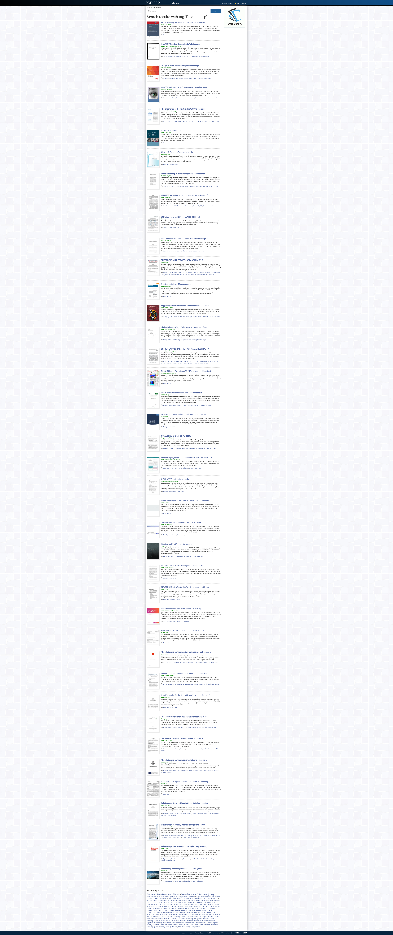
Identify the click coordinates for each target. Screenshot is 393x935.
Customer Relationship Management (190, 919)
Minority (189, 813)
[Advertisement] (234, 59)
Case (194, 272)
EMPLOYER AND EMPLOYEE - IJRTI (181, 217)
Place (200, 316)
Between (190, 272)
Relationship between (194, 405)
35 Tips (180, 66)
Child (175, 206)
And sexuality (185, 621)
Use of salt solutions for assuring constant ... (182, 393)
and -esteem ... (186, 652)
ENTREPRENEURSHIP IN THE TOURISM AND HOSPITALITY (187, 908)
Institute (165, 578)
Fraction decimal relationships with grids (207, 684)
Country (165, 835)
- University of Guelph (185, 327)
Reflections (174, 164)
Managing (179, 468)
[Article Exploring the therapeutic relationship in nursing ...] (153, 30)
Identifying (166, 684)
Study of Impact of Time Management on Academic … (183, 565)
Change (165, 881)
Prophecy (182, 749)
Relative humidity (206, 405)
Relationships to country (174, 837)
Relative (179, 405)
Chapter (165, 206)
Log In (243, 3)
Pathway (180, 859)
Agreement (166, 448)
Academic (181, 186)
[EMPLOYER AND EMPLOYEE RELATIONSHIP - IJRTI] (153, 224)
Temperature (195, 927)
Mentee (178, 599)
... (183, 825)
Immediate (179, 556)
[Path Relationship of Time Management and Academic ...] (153, 181)
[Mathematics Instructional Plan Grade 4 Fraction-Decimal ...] (153, 681)
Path (193, 186)
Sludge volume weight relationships (195, 340)
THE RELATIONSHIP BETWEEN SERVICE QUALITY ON (165, 902)
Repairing (174, 707)
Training (174, 535)
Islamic (188, 749)
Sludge (165, 340)
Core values (190, 98)
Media (169, 662)
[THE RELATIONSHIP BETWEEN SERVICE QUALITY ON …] (153, 267)
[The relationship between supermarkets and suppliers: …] (153, 767)
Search (215, 11)
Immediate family (198, 556)
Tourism (196, 361)
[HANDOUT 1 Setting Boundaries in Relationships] (153, 51)
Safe (172, 859)
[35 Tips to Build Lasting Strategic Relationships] (153, 73)
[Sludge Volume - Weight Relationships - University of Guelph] (153, 334)
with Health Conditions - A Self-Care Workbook (186, 457)
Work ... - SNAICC (185, 306)
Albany (194, 813)
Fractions (184, 684)
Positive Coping (184, 912)
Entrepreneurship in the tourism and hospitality (175, 363)
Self (184, 662)
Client (177, 912)
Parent (155, 900)
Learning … (185, 803)
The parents (188, 206)
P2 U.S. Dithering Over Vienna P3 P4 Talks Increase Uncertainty (186, 371)
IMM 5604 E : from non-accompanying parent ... (185, 630)
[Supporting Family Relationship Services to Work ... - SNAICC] (153, 313)
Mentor (173, 599)
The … (183, 738)
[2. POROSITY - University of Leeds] (153, 486)
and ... (184, 174)
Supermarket (194, 770)
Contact (230, 3)
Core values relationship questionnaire (206, 98)
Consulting (178, 448)
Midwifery (194, 859)
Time (176, 186)
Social (165, 251)
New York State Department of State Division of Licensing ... (185, 781)
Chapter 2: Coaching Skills (177, 152)
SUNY (204, 923)
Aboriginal (191, 835)
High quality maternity (170, 860)
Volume (170, 340)
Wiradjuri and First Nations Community (176, 544)
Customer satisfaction (211, 272)
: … (184, 760)
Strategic (165, 78)
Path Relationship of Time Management (181, 898)
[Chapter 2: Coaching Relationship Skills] (153, 159)
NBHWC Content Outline (171, 130)
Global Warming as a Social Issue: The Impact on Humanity (185, 501)
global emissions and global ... (182, 869)
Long (170, 78)
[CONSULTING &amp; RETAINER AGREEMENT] (153, 443)
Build (181, 78)
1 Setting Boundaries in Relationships (168, 894)
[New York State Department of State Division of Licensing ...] (153, 789)
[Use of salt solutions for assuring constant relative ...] (153, 400)
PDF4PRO (153, 2)
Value (174, 98)
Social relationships (198, 251)
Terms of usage (200, 933)
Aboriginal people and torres (190, 837)
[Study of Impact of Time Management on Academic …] (153, 573)
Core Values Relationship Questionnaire (174, 896)
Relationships (185, 894)
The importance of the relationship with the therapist (203, 121)
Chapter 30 (196, 206)
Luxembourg (186, 770)
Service (184, 900)
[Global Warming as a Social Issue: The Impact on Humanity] (153, 508)
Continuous (180, 227)
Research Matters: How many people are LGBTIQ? (181, 609)
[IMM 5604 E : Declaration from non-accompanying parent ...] (153, 637)
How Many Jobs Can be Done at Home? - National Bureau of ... (186, 695)
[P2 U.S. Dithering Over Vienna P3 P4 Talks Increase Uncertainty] (153, 378)
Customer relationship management (205, 727)
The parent (173, 900)
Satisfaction (178, 272)
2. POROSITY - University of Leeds (175, 479)
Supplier (179, 770)
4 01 (201, 206)
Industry (172, 361)
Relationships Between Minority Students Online (179, 923)
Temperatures (178, 881)
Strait (200, 835)
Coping (191, 468)
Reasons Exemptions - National (181, 522)
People (171, 835)
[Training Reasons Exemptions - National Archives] (153, 529)
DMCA (224, 3)
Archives (164, 914)
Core (177, 98)
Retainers (192, 448)
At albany (173, 815)
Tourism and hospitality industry (198, 363)
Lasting (186, 78)
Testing (165, 56)
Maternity (200, 859)
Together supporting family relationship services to (183, 318)
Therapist (184, 121)
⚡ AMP (237, 3)
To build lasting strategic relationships (200, 78)
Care (175, 859)
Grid (171, 684)
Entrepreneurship (188, 361)
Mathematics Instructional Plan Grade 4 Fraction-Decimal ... (185, 673)
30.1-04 (149, 900)
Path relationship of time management (207, 186)
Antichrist (193, 749)
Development (167, 535)
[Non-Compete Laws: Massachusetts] (153, 291)
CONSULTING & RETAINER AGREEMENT (160, 912)
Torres (197, 835)
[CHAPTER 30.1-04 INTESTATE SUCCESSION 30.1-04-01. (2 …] (153, 202)
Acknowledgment (187, 556)
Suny (198, 813)
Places (207, 906)
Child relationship (163, 900)
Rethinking (185, 468)
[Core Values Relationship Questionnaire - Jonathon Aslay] (153, 94)
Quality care (206, 859)
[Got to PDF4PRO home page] (234, 17)
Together (188, 316)
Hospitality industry (212, 361)
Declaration (166, 643)
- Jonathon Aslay (184, 87)
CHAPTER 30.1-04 (212, 898)
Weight (183, 340)
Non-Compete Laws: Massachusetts (176, 284)
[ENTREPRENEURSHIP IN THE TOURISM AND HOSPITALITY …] (153, 356)
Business (166, 727)
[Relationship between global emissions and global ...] (153, 876)
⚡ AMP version (224, 933)
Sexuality (177, 621)
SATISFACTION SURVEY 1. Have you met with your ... (186, 587)
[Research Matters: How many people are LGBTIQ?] (153, 616)
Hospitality (202, 361)
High (164, 859)
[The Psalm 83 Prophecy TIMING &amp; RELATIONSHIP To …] (153, 745)
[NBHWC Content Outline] (153, 138)
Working (182, 316)
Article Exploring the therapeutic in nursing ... (184, 22)
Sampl (165, 749)
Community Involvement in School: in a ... (186, 238)
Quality (185, 272)
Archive (187, 535)
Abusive (186, 56)
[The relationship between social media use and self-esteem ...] (153, 659)
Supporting (176, 316)
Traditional (184, 835)
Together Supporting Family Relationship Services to (187, 906)
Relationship (167, 35)
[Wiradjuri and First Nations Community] (153, 551)
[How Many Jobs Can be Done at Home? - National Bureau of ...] (153, 702)
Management (170, 186)
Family (171, 316)
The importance (187, 251)
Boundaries (179, 56)
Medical (178, 684)
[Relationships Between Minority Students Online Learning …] (153, 810)
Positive (173, 468)
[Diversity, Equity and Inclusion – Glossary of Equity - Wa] (153, 421)
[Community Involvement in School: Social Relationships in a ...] (153, 246)
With (164, 121)
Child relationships (208, 206)
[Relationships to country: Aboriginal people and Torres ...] (153, 832)
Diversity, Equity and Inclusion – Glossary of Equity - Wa (183, 414)
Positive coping (198, 468)
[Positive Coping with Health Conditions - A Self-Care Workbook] (153, 465)
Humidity (184, 405)
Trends (176, 3)
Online (177, 813)
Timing (177, 749)
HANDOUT (180, 44)
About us (184, 933)
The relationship (181, 491)
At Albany (198, 923)
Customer (172, 272)
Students (166, 813)
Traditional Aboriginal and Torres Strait (185, 925)
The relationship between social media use (205, 662)
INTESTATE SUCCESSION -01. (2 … (185, 195)
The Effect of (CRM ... (185, 717)
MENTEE (211, 914)
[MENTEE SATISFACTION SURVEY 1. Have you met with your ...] (153, 594)
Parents (171, 206)
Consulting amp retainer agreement (206, 448)
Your (164, 186)
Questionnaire (167, 98)
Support (179, 662)
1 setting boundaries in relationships (199, 56)
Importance (170, 121)
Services (165, 227)
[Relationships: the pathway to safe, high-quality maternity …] (153, 853)
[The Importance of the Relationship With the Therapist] (153, 116)
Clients (172, 448)
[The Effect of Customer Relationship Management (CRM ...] (153, 724)
